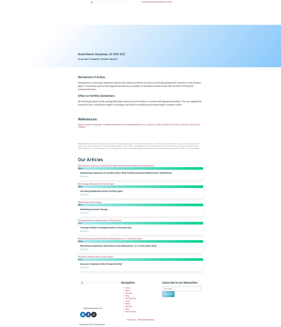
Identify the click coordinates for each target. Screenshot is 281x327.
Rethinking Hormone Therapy (94, 209)
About (148, 2)
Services (154, 2)
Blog (159, 2)
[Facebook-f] (88, 314)
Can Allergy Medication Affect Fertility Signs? (101, 191)
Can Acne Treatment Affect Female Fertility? (101, 264)
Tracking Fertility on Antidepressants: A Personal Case (106, 227)
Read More (84, 176)
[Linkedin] (83, 314)
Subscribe (168, 294)
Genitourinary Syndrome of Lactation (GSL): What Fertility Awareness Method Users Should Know (126, 173)
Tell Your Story (166, 2)
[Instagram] (94, 314)
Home (144, 2)
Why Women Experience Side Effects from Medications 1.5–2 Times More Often (118, 246)
